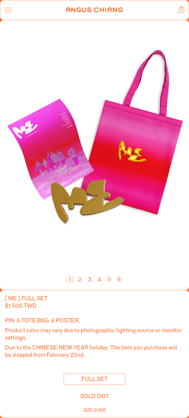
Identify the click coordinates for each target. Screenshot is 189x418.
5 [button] (109, 279)
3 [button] (89, 279)
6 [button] (119, 279)
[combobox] (94, 379)
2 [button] (79, 279)
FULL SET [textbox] (94, 378)
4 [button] (99, 279)
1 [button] (70, 279)
